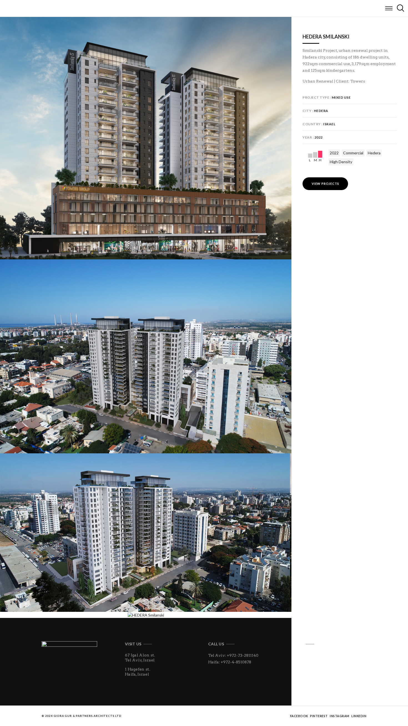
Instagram (339, 716)
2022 (334, 152)
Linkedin (358, 716)
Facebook (299, 716)
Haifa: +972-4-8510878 (229, 662)
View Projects (325, 183)
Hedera (374, 152)
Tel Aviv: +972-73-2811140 (233, 655)
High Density (341, 161)
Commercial (353, 152)
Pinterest (319, 716)
